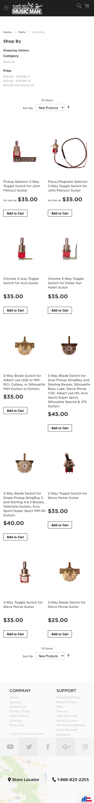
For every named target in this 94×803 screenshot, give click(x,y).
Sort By (28, 108)
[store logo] (27, 8)
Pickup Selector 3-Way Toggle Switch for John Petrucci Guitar (21, 186)
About (14, 697)
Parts (22, 32)
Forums (62, 711)
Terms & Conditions (71, 725)
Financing (16, 725)
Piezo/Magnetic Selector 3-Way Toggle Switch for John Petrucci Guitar (68, 186)
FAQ (59, 706)
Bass (9, 61)
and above (18, 85)
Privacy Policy (20, 711)
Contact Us (17, 706)
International (19, 716)
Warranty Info (66, 716)
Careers (15, 702)
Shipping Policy (68, 697)
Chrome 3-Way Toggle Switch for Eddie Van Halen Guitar (66, 283)
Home (7, 32)
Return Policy (66, 702)
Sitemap (15, 720)
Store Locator (67, 720)
